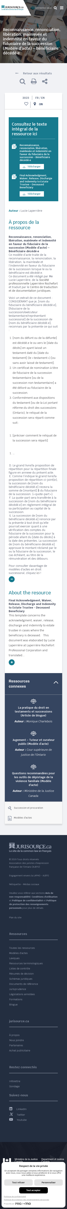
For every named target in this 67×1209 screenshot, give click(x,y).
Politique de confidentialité (15, 1196)
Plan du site (15, 917)
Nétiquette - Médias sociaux (24, 884)
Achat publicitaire (19, 1050)
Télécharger (34, 166)
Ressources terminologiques (26, 963)
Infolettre (14, 1081)
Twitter (21, 1114)
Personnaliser (49, 1182)
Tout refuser (18, 1182)
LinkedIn (21, 1109)
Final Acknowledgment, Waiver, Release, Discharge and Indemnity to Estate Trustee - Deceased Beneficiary (36, 181)
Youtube (22, 1120)
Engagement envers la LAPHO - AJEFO (29, 875)
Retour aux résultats (37, 73)
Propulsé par (9, 1203)
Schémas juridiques (20, 978)
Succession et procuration (28, 807)
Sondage (14, 1086)
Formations (15, 999)
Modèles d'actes (23, 817)
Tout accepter (33, 1190)
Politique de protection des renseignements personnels (26, 1199)
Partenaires (16, 1045)
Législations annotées (22, 994)
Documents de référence (23, 984)
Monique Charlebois (39, 721)
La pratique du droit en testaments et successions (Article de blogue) (33, 711)
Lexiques (14, 958)
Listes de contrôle (19, 968)
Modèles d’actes (18, 953)
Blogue (13, 1004)
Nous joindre (16, 1040)
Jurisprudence (17, 989)
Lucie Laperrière (31, 210)
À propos (14, 1035)
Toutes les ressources (22, 948)
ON (41, 104)
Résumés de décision (21, 973)
